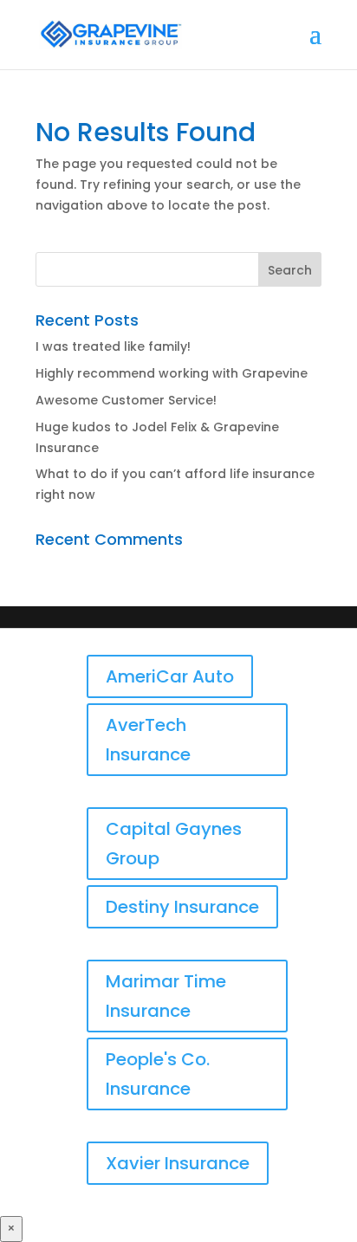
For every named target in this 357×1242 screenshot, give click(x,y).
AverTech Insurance (148, 740)
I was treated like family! (113, 346)
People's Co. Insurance (158, 1074)
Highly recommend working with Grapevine (172, 373)
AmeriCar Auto (170, 676)
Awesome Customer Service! (126, 400)
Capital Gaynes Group (174, 843)
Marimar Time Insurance (166, 996)
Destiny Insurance (182, 907)
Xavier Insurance (178, 1163)
